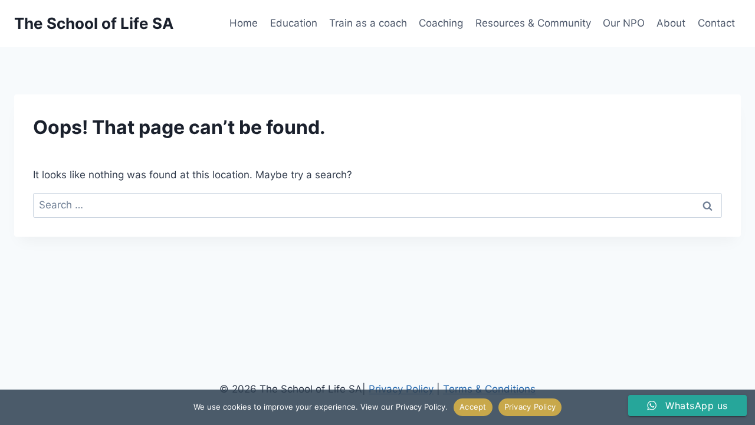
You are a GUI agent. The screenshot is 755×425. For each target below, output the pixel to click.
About (670, 23)
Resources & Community (533, 23)
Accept (473, 406)
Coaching (441, 23)
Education (293, 23)
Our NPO (624, 23)
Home (243, 23)
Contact (716, 23)
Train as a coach (368, 23)
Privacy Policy (530, 406)
